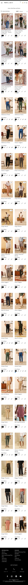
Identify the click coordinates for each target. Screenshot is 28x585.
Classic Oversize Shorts (5, 255)
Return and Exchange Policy (7, 555)
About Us (3, 552)
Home (9, 8)
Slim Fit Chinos (5, 310)
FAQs (16, 556)
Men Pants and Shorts (15, 8)
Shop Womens (17, 555)
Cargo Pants (4, 422)
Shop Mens (17, 553)
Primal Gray (8, 2)
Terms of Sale (4, 560)
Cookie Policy (4, 561)
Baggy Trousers (5, 478)
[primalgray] (16, 36)
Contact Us (17, 558)
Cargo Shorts (18, 198)
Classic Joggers (19, 142)
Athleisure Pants (5, 114)
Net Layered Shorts (20, 422)
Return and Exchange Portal (20, 552)
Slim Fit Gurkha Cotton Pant (19, 31)
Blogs (3, 556)
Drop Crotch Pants (19, 170)
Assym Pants (4, 338)
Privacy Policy (4, 553)
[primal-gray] (24, 2)
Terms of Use (4, 558)
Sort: (17, 11)
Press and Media (18, 560)
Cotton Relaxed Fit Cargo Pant (6, 59)
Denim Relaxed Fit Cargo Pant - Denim (6, 31)
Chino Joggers (5, 282)
